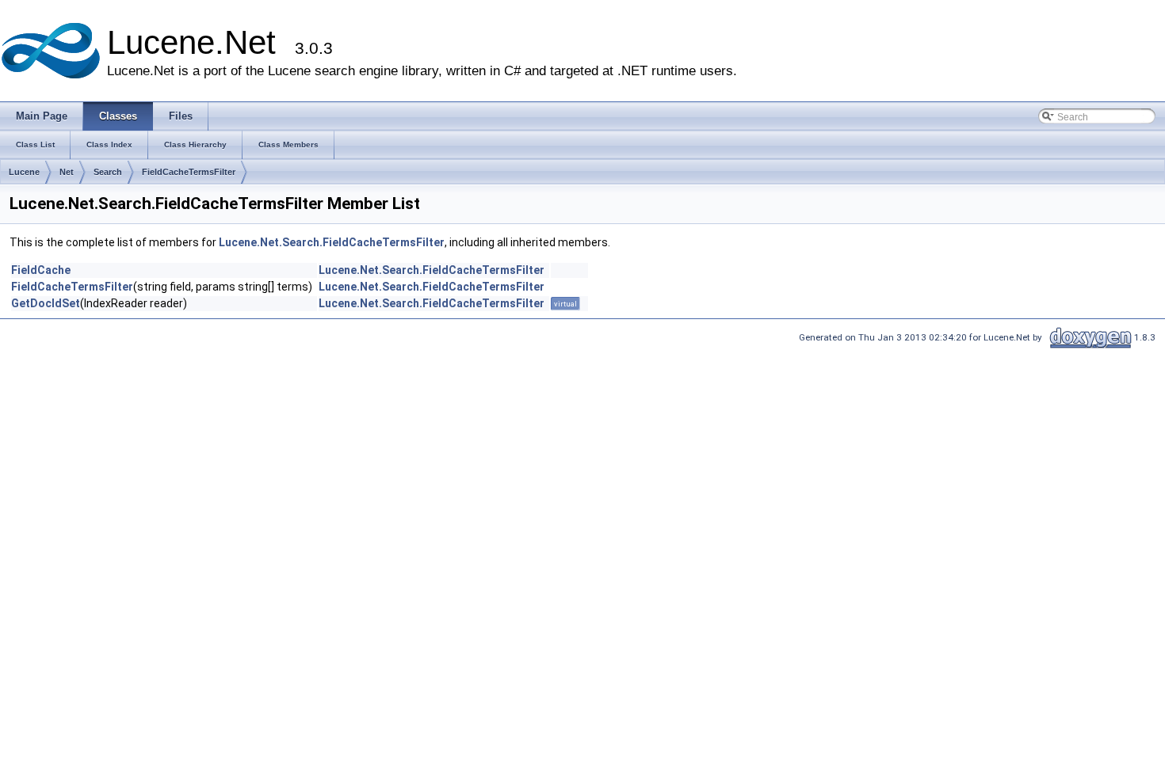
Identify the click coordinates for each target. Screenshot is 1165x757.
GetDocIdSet (45, 303)
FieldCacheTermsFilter (188, 172)
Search (108, 172)
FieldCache (41, 270)
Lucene (24, 172)
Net (66, 172)
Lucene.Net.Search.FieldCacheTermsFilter (332, 242)
